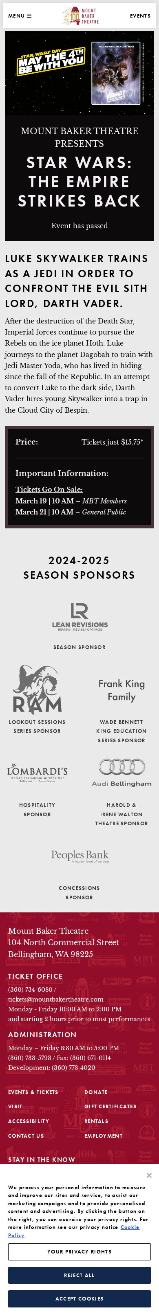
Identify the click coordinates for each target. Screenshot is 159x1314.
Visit (15, 1106)
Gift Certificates (110, 1106)
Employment (103, 1135)
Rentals (96, 1121)
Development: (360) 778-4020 (51, 1067)
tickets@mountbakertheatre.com (56, 999)
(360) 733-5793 (29, 1058)
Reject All (79, 1275)
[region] (79, 1239)
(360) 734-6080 (30, 989)
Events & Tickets (33, 1092)
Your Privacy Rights (79, 1251)
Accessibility (28, 1121)
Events (140, 15)
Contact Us (26, 1135)
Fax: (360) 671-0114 (84, 1058)
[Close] (149, 1175)
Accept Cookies (79, 1298)
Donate (96, 1092)
